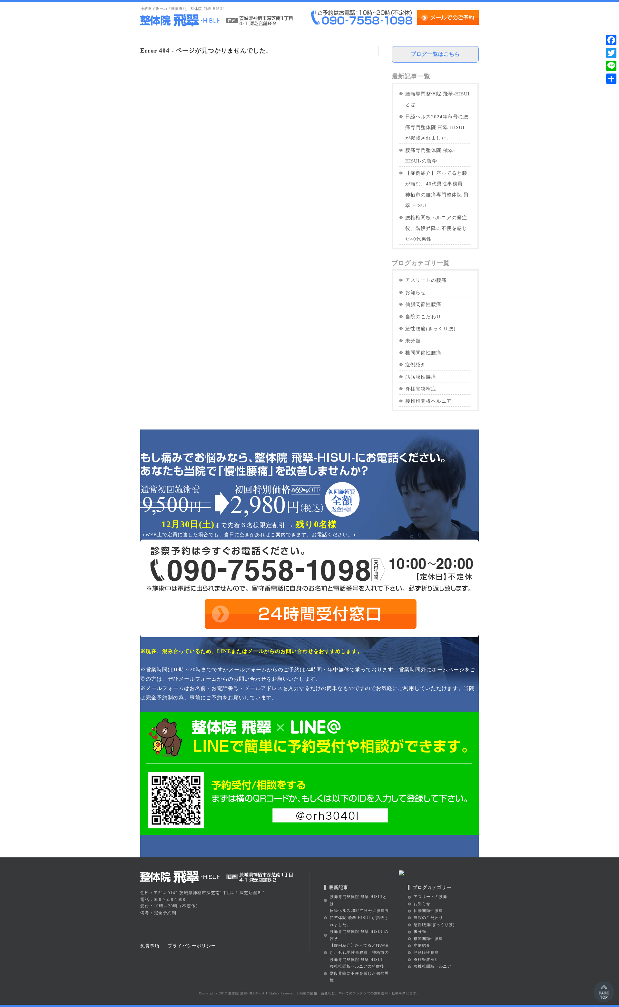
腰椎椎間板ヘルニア (428, 401)
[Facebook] (611, 40)
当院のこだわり (423, 316)
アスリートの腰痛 (426, 280)
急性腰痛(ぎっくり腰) (430, 328)
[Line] (611, 65)
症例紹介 (415, 364)
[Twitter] (611, 52)
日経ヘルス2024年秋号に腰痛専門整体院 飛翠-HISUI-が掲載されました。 (436, 127)
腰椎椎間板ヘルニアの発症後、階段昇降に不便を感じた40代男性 (436, 228)
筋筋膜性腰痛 (420, 377)
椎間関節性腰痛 (423, 352)
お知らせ (415, 292)
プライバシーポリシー (192, 945)
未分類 (413, 340)
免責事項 (150, 945)
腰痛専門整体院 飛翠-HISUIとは (437, 99)
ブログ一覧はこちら (435, 54)
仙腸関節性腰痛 (423, 304)
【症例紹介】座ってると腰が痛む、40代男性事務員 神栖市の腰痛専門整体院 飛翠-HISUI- (437, 189)
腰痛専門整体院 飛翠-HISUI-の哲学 (430, 155)
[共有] (611, 78)
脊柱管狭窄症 (420, 388)
